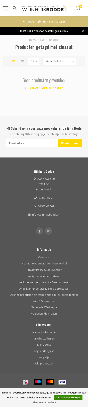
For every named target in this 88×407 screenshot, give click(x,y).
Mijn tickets (44, 344)
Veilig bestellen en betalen (44, 276)
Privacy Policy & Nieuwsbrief (44, 270)
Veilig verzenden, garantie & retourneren (44, 282)
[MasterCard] (50, 382)
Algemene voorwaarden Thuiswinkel (44, 263)
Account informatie (44, 332)
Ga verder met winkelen (44, 87)
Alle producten (44, 363)
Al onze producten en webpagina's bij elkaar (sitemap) (44, 295)
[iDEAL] (25, 382)
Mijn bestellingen (44, 338)
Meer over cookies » (44, 402)
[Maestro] (38, 382)
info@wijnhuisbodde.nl (46, 214)
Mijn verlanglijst (44, 351)
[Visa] (62, 382)
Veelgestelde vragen (44, 313)
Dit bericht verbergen (68, 397)
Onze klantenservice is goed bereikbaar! (44, 288)
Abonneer (71, 143)
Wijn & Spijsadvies (44, 301)
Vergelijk (44, 357)
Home (33, 39)
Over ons (44, 257)
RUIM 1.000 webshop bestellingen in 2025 (44, 31)
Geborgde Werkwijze (44, 307)
